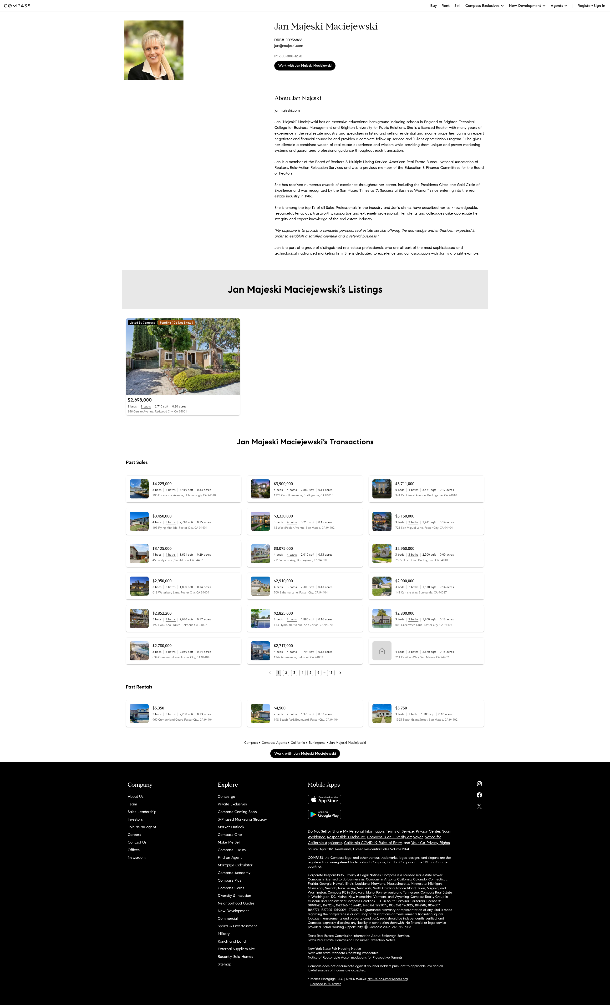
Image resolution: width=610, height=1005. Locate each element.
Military (224, 933)
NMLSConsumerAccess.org (387, 979)
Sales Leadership (142, 811)
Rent (446, 5)
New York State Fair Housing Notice (334, 949)
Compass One (230, 834)
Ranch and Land (232, 941)
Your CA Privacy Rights (430, 842)
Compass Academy (234, 872)
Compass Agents (274, 743)
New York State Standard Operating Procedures (343, 953)
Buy (433, 5)
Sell (457, 5)
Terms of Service (400, 831)
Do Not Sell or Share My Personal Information (346, 831)
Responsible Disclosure (346, 837)
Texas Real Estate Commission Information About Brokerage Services (359, 936)
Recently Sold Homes (235, 956)
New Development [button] (525, 5)
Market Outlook (231, 827)
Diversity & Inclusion (234, 895)
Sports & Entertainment (237, 926)
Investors (135, 819)
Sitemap (224, 964)
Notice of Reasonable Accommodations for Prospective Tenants (355, 957)
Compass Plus (229, 880)
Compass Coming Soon (237, 811)
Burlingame (317, 743)
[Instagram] (479, 782)
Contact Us (137, 842)
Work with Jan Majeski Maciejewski (304, 66)
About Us (135, 796)
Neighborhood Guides (236, 903)
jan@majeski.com (288, 45)
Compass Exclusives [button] (482, 5)
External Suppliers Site (236, 949)
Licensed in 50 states (325, 984)
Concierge (226, 796)
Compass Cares (231, 888)
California (298, 743)
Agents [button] (557, 5)
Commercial (228, 918)
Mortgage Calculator (235, 865)
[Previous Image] (131, 356)
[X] (479, 805)
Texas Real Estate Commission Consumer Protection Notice (352, 940)
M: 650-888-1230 (288, 56)
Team (132, 804)
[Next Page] (340, 673)
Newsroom (137, 857)
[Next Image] (235, 356)
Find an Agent (230, 857)
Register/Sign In (591, 5)
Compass (251, 743)
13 (330, 673)
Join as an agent (142, 827)
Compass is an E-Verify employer (395, 837)
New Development (233, 911)
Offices (134, 850)
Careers (134, 834)
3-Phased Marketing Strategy (242, 819)
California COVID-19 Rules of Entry (373, 842)
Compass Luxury (232, 850)
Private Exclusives (232, 804)
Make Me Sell (229, 842)
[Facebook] (479, 793)
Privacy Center (428, 831)
